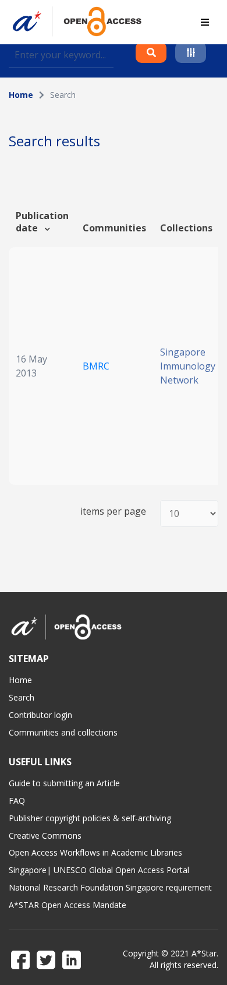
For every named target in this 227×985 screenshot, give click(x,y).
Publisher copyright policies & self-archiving (90, 818)
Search (21, 697)
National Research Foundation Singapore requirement (110, 887)
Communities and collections (63, 732)
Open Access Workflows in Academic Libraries (95, 852)
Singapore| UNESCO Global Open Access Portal (99, 869)
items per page (113, 511)
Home (21, 94)
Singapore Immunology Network (187, 366)
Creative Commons (45, 835)
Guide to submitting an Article (64, 783)
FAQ (17, 800)
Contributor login (40, 714)
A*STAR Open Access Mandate (67, 904)
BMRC (96, 366)
